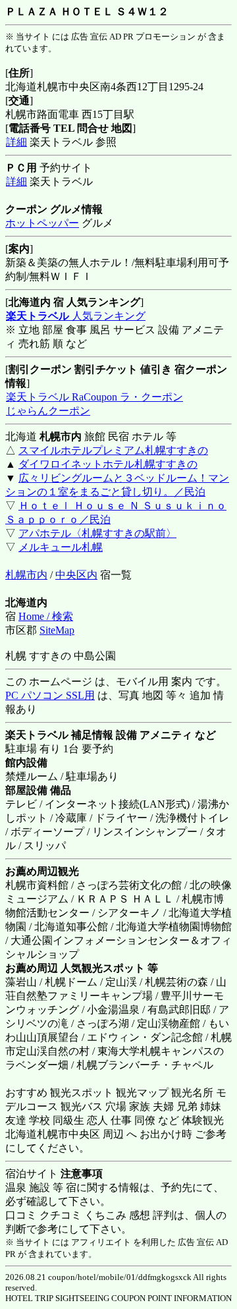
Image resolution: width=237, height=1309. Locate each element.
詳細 (16, 142)
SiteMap (57, 630)
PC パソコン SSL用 (50, 695)
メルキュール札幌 (60, 547)
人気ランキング (75, 315)
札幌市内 (26, 574)
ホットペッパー (42, 223)
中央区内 (76, 574)
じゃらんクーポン (48, 410)
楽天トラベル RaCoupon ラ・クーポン (94, 397)
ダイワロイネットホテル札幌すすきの (108, 464)
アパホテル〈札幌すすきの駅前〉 (97, 533)
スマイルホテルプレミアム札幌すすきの (113, 450)
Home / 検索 (45, 616)
